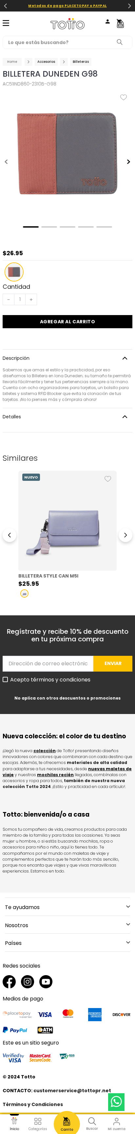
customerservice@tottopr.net (72, 1090)
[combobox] (67, 42)
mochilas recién (55, 774)
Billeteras (81, 61)
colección (44, 750)
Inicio (14, 1128)
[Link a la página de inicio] (12, 62)
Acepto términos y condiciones (50, 680)
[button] (14, 272)
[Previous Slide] (5, 6)
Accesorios (46, 61)
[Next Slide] (129, 6)
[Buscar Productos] (121, 42)
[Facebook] (9, 982)
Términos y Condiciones (33, 1104)
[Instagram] (27, 982)
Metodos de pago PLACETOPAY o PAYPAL (67, 5)
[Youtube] (45, 982)
